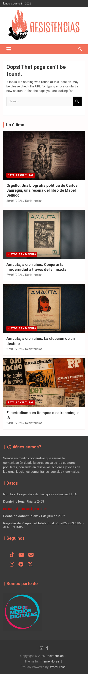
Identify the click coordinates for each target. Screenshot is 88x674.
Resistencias (33, 201)
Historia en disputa (22, 254)
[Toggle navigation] (9, 49)
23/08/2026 (14, 423)
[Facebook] (20, 564)
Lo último (15, 124)
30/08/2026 (14, 201)
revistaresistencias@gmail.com (25, 509)
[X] (30, 564)
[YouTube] (21, 555)
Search (77, 101)
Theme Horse (49, 661)
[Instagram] (12, 564)
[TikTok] (12, 555)
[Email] (31, 555)
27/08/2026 (14, 349)
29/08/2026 (14, 275)
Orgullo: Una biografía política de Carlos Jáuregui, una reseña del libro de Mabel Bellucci (42, 190)
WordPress (58, 667)
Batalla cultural (21, 175)
